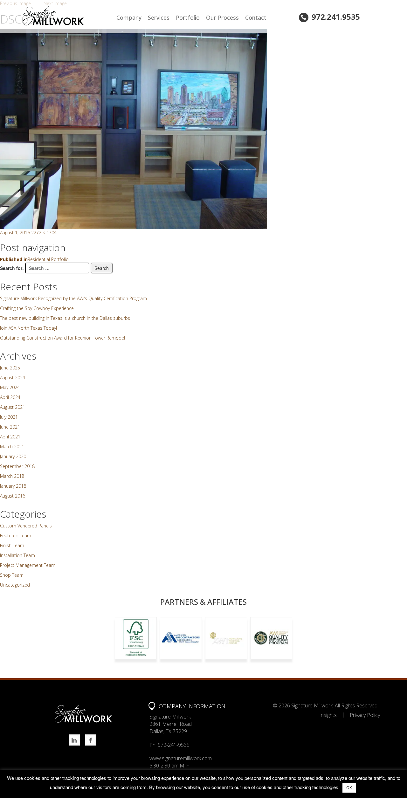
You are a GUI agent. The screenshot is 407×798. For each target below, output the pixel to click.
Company (128, 17)
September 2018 (17, 466)
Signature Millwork (312, 705)
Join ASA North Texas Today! (28, 328)
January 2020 (13, 456)
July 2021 (9, 417)
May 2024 (10, 387)
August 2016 (12, 496)
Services (158, 17)
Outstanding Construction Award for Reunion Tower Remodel (62, 338)
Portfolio (188, 17)
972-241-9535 (174, 744)
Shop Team (12, 575)
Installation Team (17, 555)
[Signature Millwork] (67, 15)
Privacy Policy (365, 715)
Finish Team (12, 545)
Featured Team (15, 536)
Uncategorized (15, 585)
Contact (255, 17)
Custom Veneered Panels (26, 526)
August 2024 (12, 378)
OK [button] (349, 787)
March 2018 (12, 476)
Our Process (222, 17)
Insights (328, 715)
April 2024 (10, 397)
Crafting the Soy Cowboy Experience (37, 308)
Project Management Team (27, 565)
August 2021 (12, 407)
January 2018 (13, 486)
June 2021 (10, 427)
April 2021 (10, 437)
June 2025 (10, 368)
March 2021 (12, 447)
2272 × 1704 (44, 233)
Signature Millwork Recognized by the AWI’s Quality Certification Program (73, 298)
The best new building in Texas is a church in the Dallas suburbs (65, 318)
